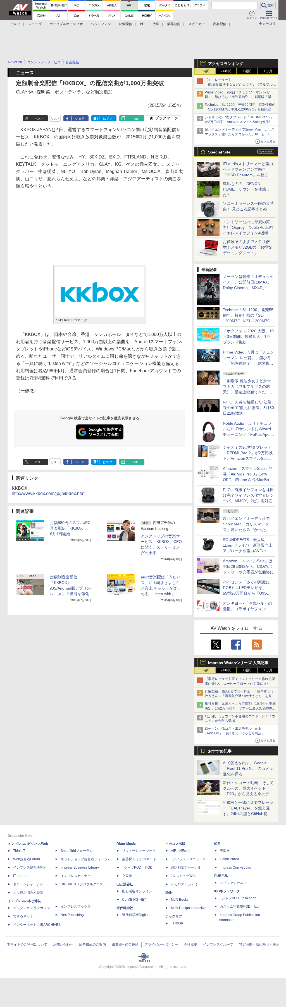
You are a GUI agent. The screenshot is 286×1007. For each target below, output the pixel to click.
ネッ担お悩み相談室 (28, 893)
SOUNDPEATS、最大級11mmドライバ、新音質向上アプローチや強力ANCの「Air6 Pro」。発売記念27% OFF (248, 550)
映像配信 (125, 24)
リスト (55, 118)
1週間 (247, 71)
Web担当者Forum (26, 859)
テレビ (15, 24)
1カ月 (268, 71)
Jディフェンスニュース (188, 859)
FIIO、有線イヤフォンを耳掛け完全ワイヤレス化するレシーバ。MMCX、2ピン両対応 (248, 495)
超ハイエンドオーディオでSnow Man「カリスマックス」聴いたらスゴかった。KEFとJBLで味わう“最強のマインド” (240, 134)
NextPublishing (72, 915)
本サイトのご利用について (27, 944)
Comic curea (229, 859)
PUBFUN (221, 876)
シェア (79, 118)
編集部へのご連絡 (125, 944)
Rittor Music (126, 844)
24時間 (226, 71)
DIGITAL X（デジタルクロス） (83, 884)
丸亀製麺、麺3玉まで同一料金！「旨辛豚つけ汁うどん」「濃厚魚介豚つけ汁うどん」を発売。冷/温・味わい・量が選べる (239, 696)
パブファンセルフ (233, 883)
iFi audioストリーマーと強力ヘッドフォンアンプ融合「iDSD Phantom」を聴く (248, 169)
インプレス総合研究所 (30, 867)
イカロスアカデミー (186, 884)
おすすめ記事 (220, 751)
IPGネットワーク (227, 891)
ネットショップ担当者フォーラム (86, 859)
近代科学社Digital (135, 915)
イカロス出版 (175, 844)
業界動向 (173, 24)
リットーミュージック (139, 851)
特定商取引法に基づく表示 (259, 944)
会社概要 (190, 944)
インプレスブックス (76, 907)
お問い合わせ (63, 944)
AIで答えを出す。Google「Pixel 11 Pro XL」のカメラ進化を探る (248, 768)
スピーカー (196, 24)
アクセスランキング (225, 63)
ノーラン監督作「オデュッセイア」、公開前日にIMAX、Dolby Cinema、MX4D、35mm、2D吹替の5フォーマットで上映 (248, 287)
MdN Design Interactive (188, 908)
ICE (217, 844)
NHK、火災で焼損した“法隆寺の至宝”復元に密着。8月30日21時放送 (248, 407)
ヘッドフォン (101, 24)
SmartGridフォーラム (77, 851)
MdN (169, 893)
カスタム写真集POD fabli (240, 907)
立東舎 (127, 876)
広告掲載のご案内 (92, 944)
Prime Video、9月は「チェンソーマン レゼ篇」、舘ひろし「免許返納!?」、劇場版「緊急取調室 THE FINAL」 (240, 97)
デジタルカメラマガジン (31, 908)
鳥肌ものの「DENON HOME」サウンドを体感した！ (246, 189)
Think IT (19, 851)
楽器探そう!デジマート (139, 859)
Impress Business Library (80, 867)
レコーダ (35, 24)
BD (142, 24)
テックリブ (173, 916)
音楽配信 (219, 24)
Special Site (219, 152)
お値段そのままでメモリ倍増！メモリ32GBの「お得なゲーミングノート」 (247, 247)
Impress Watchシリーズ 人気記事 (238, 662)
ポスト (39, 118)
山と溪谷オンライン (137, 891)
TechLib (177, 923)
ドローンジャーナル (28, 884)
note (136, 118)
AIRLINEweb (180, 851)
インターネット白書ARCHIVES (37, 925)
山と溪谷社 (124, 884)
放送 (155, 24)
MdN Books (180, 900)
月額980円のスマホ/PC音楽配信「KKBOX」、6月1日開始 (70, 528)
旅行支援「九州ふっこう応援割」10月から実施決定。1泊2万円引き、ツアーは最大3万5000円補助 (240, 708)
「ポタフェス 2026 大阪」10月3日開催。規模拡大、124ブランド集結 (248, 336)
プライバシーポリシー (161, 944)
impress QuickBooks (235, 867)
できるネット (23, 916)
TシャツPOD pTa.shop (238, 898)
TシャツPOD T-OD (137, 867)
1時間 (205, 71)
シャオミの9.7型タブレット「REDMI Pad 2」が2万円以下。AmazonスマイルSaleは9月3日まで (239, 122)
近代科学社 (124, 908)
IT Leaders (21, 876)
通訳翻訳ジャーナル (186, 867)
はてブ (107, 118)
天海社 (225, 851)
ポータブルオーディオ (66, 24)
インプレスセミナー (76, 876)
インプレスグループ (218, 944)
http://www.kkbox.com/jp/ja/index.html (48, 493)
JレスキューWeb (183, 876)
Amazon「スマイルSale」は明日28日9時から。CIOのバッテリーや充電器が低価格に (248, 566)
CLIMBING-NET (134, 900)
